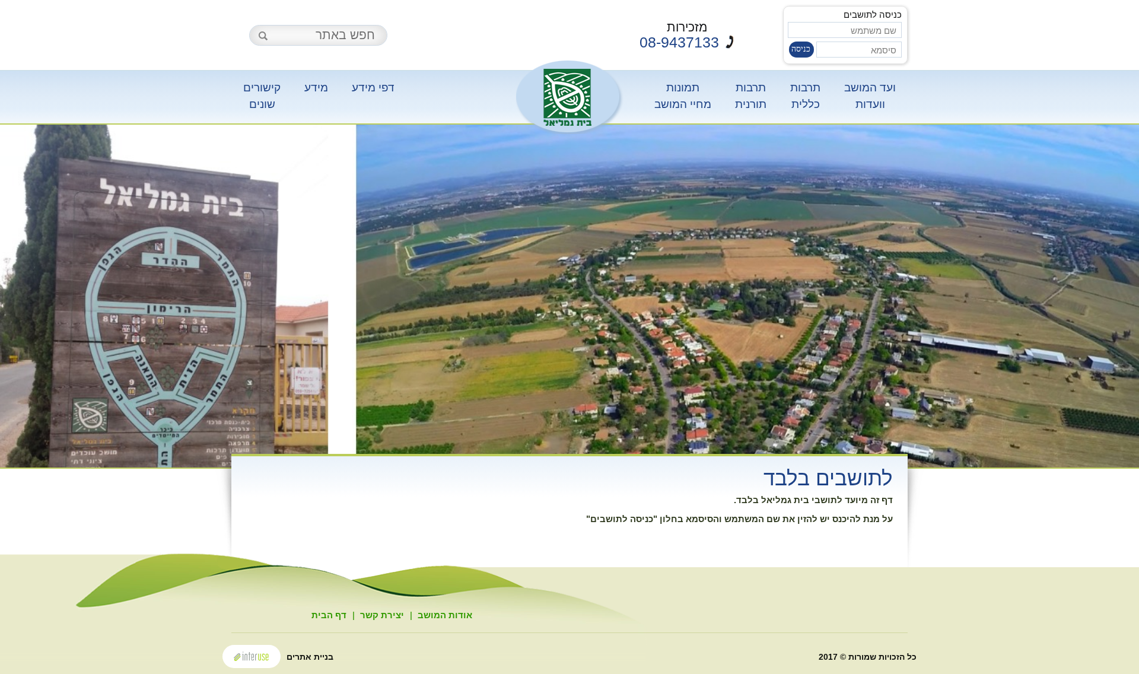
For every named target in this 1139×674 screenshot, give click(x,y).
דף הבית (328, 615)
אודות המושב (445, 615)
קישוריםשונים (262, 95)
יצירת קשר (382, 615)
